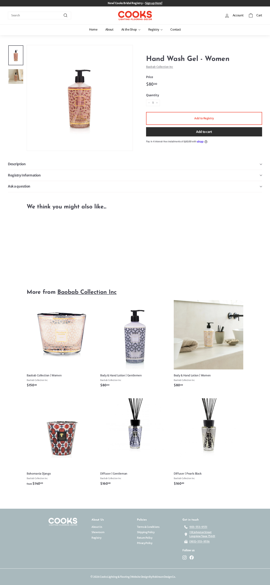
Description (16, 164)
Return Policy (144, 537)
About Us (97, 527)
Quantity (152, 95)
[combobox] (39, 15)
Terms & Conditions (148, 527)
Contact (175, 29)
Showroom (98, 532)
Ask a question (19, 186)
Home (93, 29)
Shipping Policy (146, 532)
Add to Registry (204, 118)
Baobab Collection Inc (159, 67)
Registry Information (24, 175)
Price (149, 77)
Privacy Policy (144, 543)
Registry (154, 29)
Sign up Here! (153, 3)
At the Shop (129, 29)
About (109, 29)
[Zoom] (80, 98)
